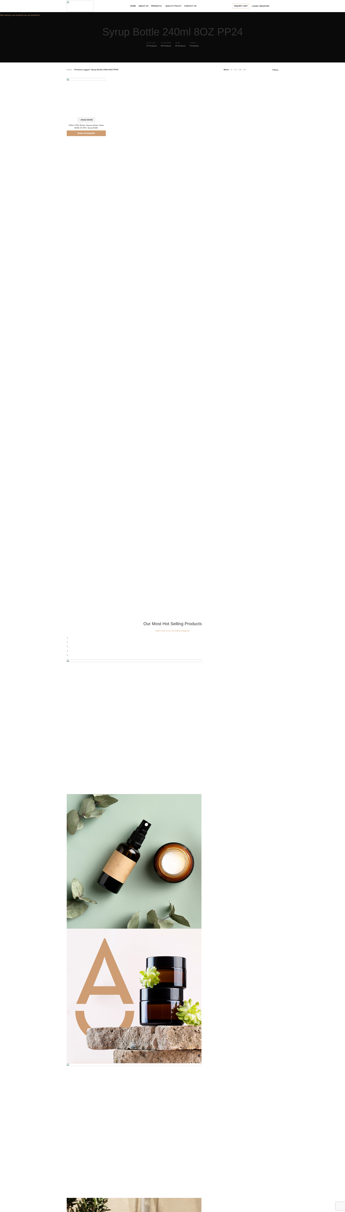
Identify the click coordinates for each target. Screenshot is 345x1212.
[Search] (272, 6)
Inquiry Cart (241, 6)
